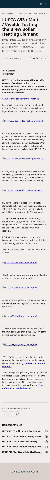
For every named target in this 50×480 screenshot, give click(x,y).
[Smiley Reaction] (17, 414)
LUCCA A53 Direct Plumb (39, 13)
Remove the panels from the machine (21, 98)
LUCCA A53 (21, 13)
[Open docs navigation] (46, 4)
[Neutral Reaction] (11, 414)
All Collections (7, 13)
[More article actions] (46, 58)
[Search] (41, 4)
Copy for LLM (37, 58)
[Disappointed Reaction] (4, 414)
